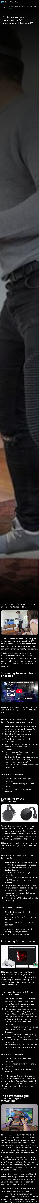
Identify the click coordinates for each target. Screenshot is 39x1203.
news (4, 7)
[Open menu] (36, 2)
